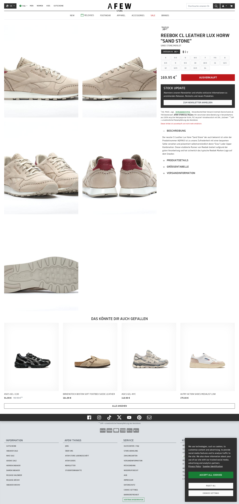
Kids (48, 6)
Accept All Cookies (211, 475)
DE (11, 6)
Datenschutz (129, 485)
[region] (211, 470)
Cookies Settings (211, 493)
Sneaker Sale (12, 451)
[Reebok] (165, 28)
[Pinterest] (139, 417)
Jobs (67, 446)
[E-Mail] (149, 417)
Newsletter (70, 465)
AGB (125, 475)
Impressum (128, 480)
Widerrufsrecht (131, 470)
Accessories (138, 15)
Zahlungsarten (130, 456)
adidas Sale (11, 461)
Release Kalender (14, 475)
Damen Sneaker (13, 470)
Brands (165, 15)
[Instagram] (99, 417)
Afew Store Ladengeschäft (77, 456)
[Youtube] (129, 417)
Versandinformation (180, 173)
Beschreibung (176, 130)
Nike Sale (10, 456)
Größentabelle (177, 166)
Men (31, 6)
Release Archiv (13, 480)
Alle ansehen (119, 406)
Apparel (121, 15)
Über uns (69, 451)
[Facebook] (89, 417)
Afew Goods (70, 461)
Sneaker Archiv (13, 485)
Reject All (211, 486)
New (72, 15)
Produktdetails (177, 160)
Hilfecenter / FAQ (131, 446)
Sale (153, 15)
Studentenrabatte (73, 470)
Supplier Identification (213, 466)
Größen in (170, 52)
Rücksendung (130, 465)
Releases (89, 15)
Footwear (105, 15)
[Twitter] (119, 417)
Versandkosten (183, 112)
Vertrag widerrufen (133, 499)
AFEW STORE (119, 6)
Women (40, 6)
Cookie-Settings (131, 490)
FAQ (24, 6)
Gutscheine (58, 6)
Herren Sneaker (13, 465)
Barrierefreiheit (131, 495)
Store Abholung (131, 451)
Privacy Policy (194, 466)
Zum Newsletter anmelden (197, 102)
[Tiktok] (109, 417)
